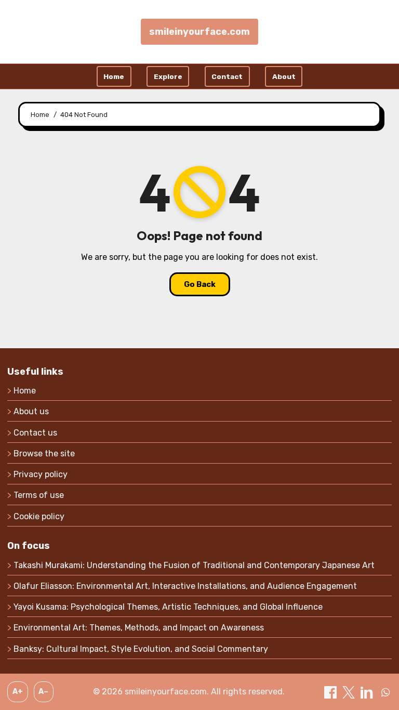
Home (113, 76)
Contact (227, 76)
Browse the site (44, 453)
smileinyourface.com (199, 31)
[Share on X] (349, 691)
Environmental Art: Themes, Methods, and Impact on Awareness (139, 628)
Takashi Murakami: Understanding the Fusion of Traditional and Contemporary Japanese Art (194, 565)
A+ (17, 691)
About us (31, 411)
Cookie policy (39, 516)
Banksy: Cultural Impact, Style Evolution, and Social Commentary (141, 649)
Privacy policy (41, 474)
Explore (168, 76)
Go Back (200, 284)
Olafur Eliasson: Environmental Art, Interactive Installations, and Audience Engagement (185, 586)
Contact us (35, 433)
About (284, 76)
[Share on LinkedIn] (368, 691)
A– (43, 691)
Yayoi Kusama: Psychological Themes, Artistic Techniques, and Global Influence (168, 607)
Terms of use (39, 495)
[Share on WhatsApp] (385, 691)
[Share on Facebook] (331, 691)
